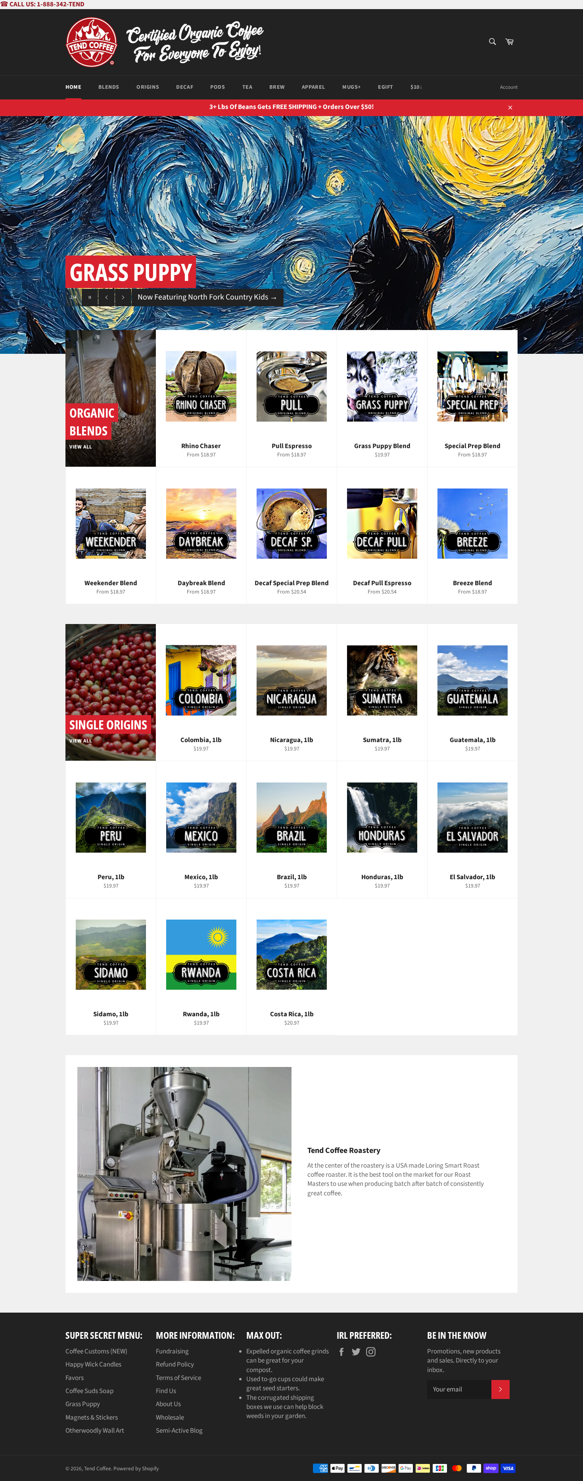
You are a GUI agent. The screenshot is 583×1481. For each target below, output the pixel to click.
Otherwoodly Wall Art (94, 1430)
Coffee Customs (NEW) (96, 1351)
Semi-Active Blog (179, 1430)
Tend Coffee (97, 1468)
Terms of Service (178, 1378)
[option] (291, 235)
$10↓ (416, 87)
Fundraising (172, 1351)
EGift (385, 87)
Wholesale (170, 1417)
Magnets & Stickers (91, 1417)
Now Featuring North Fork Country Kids (208, 297)
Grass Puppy (82, 1404)
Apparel (313, 87)
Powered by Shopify (136, 1468)
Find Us (166, 1391)
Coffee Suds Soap (89, 1391)
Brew (276, 87)
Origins (147, 87)
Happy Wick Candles (93, 1364)
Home (73, 87)
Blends (108, 87)
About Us (168, 1404)
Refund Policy (175, 1364)
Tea (247, 87)
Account (509, 87)
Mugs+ (351, 87)
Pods (217, 87)
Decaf (184, 87)
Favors (74, 1378)
